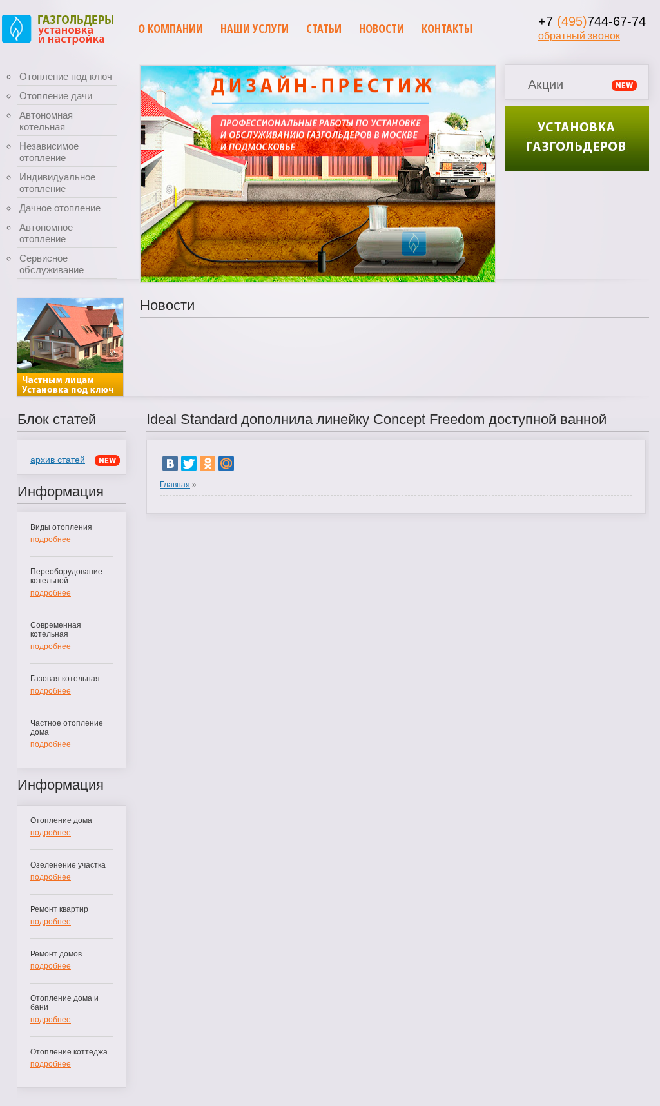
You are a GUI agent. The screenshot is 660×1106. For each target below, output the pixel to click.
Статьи (324, 28)
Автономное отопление (46, 233)
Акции (545, 84)
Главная (175, 484)
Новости (381, 28)
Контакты (447, 28)
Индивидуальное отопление (57, 182)
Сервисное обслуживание (51, 264)
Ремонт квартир (59, 909)
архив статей (57, 459)
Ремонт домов (56, 953)
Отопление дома (61, 820)
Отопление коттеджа (69, 1051)
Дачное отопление (60, 207)
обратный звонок (579, 35)
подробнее (50, 539)
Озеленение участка (68, 864)
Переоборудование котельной (66, 576)
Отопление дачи (55, 95)
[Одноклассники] (207, 463)
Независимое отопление (49, 152)
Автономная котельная (46, 121)
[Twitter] (189, 463)
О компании (170, 28)
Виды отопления (61, 527)
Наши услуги (254, 28)
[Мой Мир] (226, 463)
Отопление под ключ (65, 76)
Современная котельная (55, 630)
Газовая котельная (65, 678)
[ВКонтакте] (170, 463)
